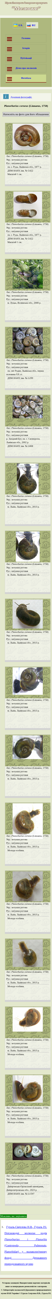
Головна (26, 38)
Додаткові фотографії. (21, 97)
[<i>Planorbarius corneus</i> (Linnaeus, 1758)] (28, 149)
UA (20, 25)
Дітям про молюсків (26, 68)
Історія (26, 48)
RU (34, 25)
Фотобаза (26, 78)
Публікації (26, 58)
